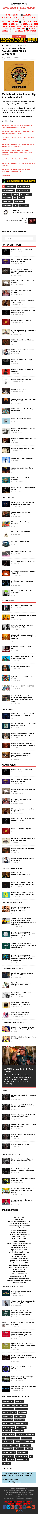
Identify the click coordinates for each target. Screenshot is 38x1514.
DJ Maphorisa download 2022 (19, 1258)
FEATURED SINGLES (9, 601)
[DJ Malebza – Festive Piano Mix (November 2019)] (6, 977)
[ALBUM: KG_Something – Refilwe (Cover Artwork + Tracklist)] (6, 737)
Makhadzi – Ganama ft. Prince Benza (21, 647)
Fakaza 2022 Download (19, 1256)
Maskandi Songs (21, 1456)
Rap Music (11, 1460)
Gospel (16, 1438)
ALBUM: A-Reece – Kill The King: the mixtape (22, 410)
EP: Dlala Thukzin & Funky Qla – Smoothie (22, 523)
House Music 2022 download (19, 1278)
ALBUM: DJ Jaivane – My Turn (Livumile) (21, 479)
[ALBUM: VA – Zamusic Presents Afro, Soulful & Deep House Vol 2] (6, 886)
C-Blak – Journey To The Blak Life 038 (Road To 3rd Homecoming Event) (22, 1190)
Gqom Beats (19, 1442)
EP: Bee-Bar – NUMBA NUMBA (21, 532)
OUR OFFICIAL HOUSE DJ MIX (13, 902)
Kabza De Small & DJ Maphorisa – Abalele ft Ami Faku (22, 626)
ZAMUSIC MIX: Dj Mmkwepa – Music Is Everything (23, 1038)
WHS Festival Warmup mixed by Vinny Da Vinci (22, 1292)
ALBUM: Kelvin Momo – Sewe (21, 419)
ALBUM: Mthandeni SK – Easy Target (21, 513)
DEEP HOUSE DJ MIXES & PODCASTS (15, 1286)
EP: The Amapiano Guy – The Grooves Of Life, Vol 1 (21, 260)
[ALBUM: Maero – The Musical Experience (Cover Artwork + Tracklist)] (6, 757)
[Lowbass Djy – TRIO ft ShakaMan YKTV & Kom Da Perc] (6, 1109)
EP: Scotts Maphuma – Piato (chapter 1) (21, 291)
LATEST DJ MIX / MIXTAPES (12, 1154)
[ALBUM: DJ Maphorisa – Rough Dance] (6, 363)
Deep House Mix (18, 1431)
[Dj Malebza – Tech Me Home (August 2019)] (6, 997)
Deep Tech (20, 1434)
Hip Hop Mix (14, 1445)
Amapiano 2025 (7, 1420)
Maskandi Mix (22, 1452)
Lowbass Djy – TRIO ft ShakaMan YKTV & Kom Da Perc (22, 1106)
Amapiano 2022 (7, 1416)
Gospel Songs (7, 1442)
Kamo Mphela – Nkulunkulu (20, 666)
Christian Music (21, 1423)
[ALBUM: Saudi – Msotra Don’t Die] (6, 452)
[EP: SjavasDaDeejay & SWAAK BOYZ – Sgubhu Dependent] (6, 334)
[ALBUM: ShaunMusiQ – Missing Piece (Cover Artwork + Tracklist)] (6, 747)
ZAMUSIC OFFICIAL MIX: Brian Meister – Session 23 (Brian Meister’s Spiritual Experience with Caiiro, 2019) (23, 921)
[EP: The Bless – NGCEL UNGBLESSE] (6, 565)
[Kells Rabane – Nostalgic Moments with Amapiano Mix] (6, 1390)
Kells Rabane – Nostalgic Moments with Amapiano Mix (23, 1387)
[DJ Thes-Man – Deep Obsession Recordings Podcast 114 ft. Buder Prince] (6, 1348)
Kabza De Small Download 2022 (19, 1221)
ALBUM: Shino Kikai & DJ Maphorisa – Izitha (23, 439)
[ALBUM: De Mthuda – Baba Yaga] (6, 462)
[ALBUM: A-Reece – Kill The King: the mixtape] (6, 413)
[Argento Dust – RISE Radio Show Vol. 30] (6, 1371)
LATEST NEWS (7, 709)
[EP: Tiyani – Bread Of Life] (6, 545)
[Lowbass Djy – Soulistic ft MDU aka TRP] (6, 1099)
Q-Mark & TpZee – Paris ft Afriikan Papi (23, 616)
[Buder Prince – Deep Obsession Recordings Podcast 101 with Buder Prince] (6, 1359)
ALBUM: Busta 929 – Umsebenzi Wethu (22, 469)
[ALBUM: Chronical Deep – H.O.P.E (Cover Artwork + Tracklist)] (6, 718)
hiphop (5, 1445)
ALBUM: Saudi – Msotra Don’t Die (22, 448)
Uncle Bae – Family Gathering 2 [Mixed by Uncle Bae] (22, 1377)
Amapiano (22, 1412)
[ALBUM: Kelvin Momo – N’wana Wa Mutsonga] (6, 285)
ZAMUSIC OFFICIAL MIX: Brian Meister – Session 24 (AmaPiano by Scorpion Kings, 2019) (23, 909)
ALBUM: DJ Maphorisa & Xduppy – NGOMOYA (22, 370)
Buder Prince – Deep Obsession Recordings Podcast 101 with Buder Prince (23, 1357)
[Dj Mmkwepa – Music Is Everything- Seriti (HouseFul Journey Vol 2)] (6, 1031)
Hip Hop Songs (7, 1449)
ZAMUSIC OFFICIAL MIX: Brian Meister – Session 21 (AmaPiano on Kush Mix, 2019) (23, 945)
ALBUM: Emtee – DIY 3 (18, 389)
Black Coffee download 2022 (19, 1252)
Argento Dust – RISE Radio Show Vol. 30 (22, 1368)
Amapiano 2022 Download (19, 1223)
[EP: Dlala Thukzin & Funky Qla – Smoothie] (6, 526)
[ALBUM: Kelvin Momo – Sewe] (6, 422)
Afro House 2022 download (19, 1276)
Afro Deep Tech (8, 1402)
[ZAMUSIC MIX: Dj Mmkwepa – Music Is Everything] (6, 1041)
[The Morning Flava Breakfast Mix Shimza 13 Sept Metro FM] (6, 1305)
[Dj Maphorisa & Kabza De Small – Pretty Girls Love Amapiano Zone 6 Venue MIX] (6, 639)
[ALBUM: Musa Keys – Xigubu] (6, 324)
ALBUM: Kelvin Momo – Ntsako (22, 379)
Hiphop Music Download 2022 (19, 1261)
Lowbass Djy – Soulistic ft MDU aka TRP (23, 1096)
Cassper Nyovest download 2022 (19, 1234)
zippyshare (23, 205)
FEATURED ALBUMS (9, 765)
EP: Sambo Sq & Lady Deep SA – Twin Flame (22, 592)
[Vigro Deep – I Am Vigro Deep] (6, 609)
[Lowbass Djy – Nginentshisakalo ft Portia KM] (6, 1138)
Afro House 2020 (23, 187)
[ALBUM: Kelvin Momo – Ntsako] (6, 383)
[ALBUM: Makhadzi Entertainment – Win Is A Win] (6, 354)
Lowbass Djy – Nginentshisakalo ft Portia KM (23, 1135)
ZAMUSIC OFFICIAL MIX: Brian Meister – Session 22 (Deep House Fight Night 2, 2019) (23, 933)
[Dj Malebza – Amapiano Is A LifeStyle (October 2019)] (6, 987)
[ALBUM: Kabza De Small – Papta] (6, 253)
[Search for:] (19, 238)
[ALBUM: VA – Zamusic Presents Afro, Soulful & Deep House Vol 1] (6, 896)
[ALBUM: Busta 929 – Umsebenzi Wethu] (6, 472)
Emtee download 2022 (19, 1248)
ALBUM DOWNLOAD (25, 46)
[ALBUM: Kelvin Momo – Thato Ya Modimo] (6, 344)
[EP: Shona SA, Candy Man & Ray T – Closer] (6, 585)
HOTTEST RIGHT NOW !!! (11, 245)
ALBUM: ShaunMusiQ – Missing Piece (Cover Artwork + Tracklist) (23, 744)
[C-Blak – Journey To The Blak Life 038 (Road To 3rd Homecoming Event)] (6, 1192)
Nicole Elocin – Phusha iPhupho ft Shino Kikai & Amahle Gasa (23, 503)
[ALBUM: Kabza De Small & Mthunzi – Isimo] (6, 491)
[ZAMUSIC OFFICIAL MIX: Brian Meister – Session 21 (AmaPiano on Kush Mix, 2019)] (6, 947)
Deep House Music (8, 1434)
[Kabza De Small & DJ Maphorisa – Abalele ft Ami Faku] (6, 629)
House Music (7, 201)
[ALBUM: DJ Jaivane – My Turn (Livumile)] (6, 482)
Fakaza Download (19, 1254)
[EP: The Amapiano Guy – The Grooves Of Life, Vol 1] (6, 263)
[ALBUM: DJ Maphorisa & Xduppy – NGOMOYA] (6, 373)
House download (19, 1272)
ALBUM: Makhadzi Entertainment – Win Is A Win (23, 350)
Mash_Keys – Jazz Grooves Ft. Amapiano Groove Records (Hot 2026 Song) (22, 271)
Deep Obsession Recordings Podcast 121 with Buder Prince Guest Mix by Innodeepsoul (21, 1312)
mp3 (31, 1456)
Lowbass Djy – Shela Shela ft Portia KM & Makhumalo (23, 1125)
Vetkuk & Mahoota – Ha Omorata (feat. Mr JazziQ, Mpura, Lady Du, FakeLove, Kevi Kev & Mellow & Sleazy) (23, 698)
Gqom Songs (29, 1442)
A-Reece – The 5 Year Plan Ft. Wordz (21, 677)
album (16, 194)
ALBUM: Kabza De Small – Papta (22, 249)
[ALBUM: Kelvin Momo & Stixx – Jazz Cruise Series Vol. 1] (6, 403)
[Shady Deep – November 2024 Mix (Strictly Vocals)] (6, 1182)
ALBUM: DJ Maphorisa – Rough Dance (21, 360)
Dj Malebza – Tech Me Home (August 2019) (21, 993)
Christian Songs (8, 1427)
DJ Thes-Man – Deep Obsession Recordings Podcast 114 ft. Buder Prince (23, 1345)
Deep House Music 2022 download (19, 1280)
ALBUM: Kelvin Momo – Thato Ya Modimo (22, 341)
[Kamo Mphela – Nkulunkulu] (6, 670)
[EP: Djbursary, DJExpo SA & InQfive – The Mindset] (6, 575)
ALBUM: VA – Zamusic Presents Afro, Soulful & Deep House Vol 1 (22, 893)
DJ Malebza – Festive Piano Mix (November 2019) (22, 974)
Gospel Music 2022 (19, 1269)
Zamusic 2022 (19, 1217)
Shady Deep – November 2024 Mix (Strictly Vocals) (23, 1179)
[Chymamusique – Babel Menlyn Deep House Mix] (6, 1204)
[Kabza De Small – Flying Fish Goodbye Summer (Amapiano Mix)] (6, 1173)
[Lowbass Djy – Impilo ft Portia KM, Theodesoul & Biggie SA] (6, 1119)
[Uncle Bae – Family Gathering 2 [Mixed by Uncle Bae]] (6, 1380)
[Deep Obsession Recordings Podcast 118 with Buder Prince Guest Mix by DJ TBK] (6, 1336)
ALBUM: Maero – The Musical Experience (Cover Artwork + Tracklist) (21, 755)
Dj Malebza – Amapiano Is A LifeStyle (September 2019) (20, 1003)
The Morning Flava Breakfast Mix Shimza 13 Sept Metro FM (22, 1302)
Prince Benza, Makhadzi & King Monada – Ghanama (22, 657)
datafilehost (25, 194)
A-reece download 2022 (19, 1230)
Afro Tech (6, 194)
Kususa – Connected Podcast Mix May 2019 (22, 1323)
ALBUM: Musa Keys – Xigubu (21, 320)
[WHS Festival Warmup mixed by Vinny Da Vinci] (6, 1295)
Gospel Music (26, 1438)
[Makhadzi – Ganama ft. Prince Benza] (6, 650)
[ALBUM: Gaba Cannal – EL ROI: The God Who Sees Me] (6, 314)
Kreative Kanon (19, 1500)
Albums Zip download (19, 1282)
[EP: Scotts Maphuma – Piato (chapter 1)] (6, 294)
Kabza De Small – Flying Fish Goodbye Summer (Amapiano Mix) (23, 1169)
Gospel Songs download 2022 (19, 1265)
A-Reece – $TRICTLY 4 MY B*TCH (22, 686)
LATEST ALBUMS (8, 498)
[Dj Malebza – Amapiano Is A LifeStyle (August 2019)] (6, 1016)
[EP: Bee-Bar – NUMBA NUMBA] (6, 536)
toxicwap (20, 1460)
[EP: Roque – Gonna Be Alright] (6, 555)
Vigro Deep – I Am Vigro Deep (21, 605)
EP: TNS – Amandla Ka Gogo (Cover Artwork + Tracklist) (23, 724)
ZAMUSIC (16, 58)
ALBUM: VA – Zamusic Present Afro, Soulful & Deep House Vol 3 (23, 873)
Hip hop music (25, 1445)
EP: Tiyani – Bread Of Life (20, 542)
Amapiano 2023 (20, 1416)
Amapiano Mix (19, 1420)
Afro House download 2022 (19, 1263)
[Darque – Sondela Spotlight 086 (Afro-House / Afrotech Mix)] (6, 1163)
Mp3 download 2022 (19, 1239)
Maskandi (29, 1449)
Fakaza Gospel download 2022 (19, 1267)
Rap (4, 1460)
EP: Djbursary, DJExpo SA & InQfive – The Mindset (23, 572)
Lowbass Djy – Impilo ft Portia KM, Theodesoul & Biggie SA (23, 1115)
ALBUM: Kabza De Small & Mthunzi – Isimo (23, 488)
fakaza (21, 198)
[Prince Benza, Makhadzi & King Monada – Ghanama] (6, 660)
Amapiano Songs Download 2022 (19, 1226)
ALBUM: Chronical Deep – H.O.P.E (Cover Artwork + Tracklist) (22, 715)
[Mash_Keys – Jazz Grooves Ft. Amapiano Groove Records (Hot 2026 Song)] (6, 273)
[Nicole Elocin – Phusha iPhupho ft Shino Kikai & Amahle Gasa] (6, 506)
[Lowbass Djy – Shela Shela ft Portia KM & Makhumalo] (6, 1128)
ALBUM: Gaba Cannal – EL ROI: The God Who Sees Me (23, 311)
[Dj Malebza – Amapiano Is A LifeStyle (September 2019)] (6, 1006)
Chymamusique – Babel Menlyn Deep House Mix (22, 1201)
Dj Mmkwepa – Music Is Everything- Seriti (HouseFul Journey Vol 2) (23, 1028)
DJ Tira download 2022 (19, 1250)
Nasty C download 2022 (19, 1232)
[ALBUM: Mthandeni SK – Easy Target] (6, 516)
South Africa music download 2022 (19, 1243)
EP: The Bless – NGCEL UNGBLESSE (23, 561)
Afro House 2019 (8, 1405)
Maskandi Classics (9, 1452)
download (7, 198)
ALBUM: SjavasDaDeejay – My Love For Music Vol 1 (23, 429)
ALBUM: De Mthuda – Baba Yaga (22, 458)
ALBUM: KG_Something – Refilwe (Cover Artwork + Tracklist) (22, 734)
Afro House (11, 187)
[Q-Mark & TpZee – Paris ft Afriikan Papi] (6, 619)
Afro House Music (23, 190)
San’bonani (7, 205)
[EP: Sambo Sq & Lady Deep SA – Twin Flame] (6, 595)
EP (15, 198)
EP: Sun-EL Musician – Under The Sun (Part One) (22, 301)
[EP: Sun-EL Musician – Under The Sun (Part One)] (6, 304)
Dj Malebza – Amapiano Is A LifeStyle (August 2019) (20, 1013)
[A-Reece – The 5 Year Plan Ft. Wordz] (6, 680)
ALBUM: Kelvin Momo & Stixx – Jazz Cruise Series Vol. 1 (23, 400)
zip (15, 205)
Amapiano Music (8, 1423)
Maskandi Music (8, 1456)
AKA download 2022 (19, 1237)
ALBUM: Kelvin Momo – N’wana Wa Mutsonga (23, 282)
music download (19, 1245)
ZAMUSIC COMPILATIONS (12, 868)
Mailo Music (19, 201)
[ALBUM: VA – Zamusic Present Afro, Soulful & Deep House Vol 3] (6, 877)
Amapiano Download (19, 1228)
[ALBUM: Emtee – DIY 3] (6, 393)
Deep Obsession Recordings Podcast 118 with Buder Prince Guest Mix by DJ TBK (21, 1334)
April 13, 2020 (7, 58)
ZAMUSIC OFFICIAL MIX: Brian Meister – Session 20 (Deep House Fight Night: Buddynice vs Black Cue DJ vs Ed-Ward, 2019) (23, 957)
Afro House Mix (8, 190)
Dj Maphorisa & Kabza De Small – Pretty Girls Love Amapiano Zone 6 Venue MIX (23, 636)
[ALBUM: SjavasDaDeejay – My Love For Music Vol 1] (6, 432)
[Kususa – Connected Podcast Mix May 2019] (6, 1326)
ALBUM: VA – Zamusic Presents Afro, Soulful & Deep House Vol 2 (22, 883)
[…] (12, 1084)
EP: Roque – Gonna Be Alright (21, 551)
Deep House (6, 1431)
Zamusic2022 (19, 1219)
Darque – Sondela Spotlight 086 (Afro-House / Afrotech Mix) (22, 1160)
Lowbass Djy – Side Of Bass (20, 1144)
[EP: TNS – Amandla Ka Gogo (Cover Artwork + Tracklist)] (6, 728)
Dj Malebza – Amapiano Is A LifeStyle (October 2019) (20, 984)
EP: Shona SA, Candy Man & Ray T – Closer (23, 582)
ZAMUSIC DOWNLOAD (9, 46)
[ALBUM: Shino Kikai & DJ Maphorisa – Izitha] (6, 442)
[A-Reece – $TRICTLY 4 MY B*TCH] (6, 690)
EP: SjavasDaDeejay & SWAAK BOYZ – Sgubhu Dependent (23, 331)
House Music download (19, 1274)
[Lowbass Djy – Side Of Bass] (6, 1148)
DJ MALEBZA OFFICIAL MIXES (12, 968)
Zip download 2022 (19, 1241)
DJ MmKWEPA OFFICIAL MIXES (13, 1022)
